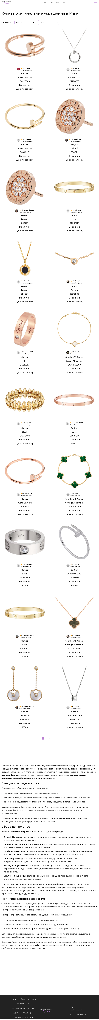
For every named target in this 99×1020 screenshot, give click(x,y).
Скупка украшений (22, 1013)
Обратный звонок (57, 2)
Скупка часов (22, 1004)
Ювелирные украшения (22, 1008)
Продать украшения (23, 1018)
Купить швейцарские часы (22, 999)
